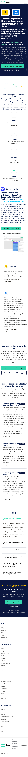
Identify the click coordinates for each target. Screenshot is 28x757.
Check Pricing (14, 606)
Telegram (3, 686)
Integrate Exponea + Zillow (11, 228)
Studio (2, 635)
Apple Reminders (5, 724)
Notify (2, 628)
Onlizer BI (3, 630)
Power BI (3, 660)
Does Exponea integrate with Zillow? (12, 519)
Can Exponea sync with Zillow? (12, 550)
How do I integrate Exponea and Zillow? (13, 543)
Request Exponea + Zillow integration (14, 368)
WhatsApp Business (6, 681)
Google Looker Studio (6, 663)
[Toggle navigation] (25, 2)
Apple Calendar (5, 721)
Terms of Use (23, 745)
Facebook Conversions (7, 716)
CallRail (3, 709)
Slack (2, 693)
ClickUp (3, 655)
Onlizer (2, 640)
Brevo (2, 711)
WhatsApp (3, 679)
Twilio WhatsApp (5, 683)
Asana (2, 670)
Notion (2, 648)
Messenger (4, 698)
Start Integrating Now (13, 602)
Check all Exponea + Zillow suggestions (15, 373)
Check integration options (11, 70)
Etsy (2, 726)
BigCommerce (4, 668)
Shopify (3, 714)
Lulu (2, 729)
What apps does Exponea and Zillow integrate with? (12, 573)
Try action (5, 436)
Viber (2, 701)
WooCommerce (5, 653)
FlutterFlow (4, 719)
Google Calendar (5, 651)
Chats (2, 632)
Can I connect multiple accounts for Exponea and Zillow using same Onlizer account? (13, 565)
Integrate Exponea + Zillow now (12, 66)
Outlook (3, 665)
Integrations (4, 637)
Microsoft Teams (5, 696)
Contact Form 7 (5, 731)
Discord (3, 691)
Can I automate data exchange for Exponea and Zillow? (13, 556)
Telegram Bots (5, 688)
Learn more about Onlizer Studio (12, 233)
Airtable (3, 658)
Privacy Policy (4, 753)
